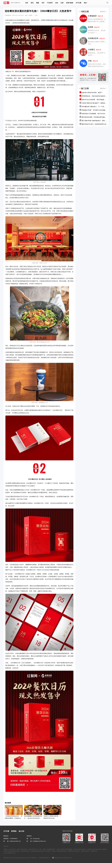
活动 (56, 3)
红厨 (62, 3)
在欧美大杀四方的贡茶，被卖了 (92, 92)
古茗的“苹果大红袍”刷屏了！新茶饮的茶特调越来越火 (94, 103)
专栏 (43, 3)
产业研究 (50, 3)
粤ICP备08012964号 (9, 858)
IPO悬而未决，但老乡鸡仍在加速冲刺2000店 (94, 96)
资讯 (32, 3)
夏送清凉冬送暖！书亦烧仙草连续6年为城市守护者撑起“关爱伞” (94, 117)
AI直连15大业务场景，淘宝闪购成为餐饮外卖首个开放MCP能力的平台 (94, 99)
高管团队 (14, 831)
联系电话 (6, 838)
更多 (85, 3)
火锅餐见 (94, 49)
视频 (37, 3)
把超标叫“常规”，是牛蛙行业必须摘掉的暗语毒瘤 (94, 110)
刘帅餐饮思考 (96, 38)
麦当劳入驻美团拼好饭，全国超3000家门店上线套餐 (97, 20)
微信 (30, 838)
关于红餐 (78, 3)
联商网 (93, 27)
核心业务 (21, 831)
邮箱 (7, 841)
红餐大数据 (69, 3)
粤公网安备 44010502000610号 (63, 858)
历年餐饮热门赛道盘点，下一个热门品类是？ (94, 106)
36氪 (93, 60)
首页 (26, 3)
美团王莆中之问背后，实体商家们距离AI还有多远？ (97, 65)
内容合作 (29, 836)
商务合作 (6, 836)
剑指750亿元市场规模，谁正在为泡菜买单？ (94, 113)
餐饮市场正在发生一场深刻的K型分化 (94, 124)
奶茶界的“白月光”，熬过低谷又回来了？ (96, 31)
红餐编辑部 (95, 15)
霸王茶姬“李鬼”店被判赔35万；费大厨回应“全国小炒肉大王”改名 (94, 120)
